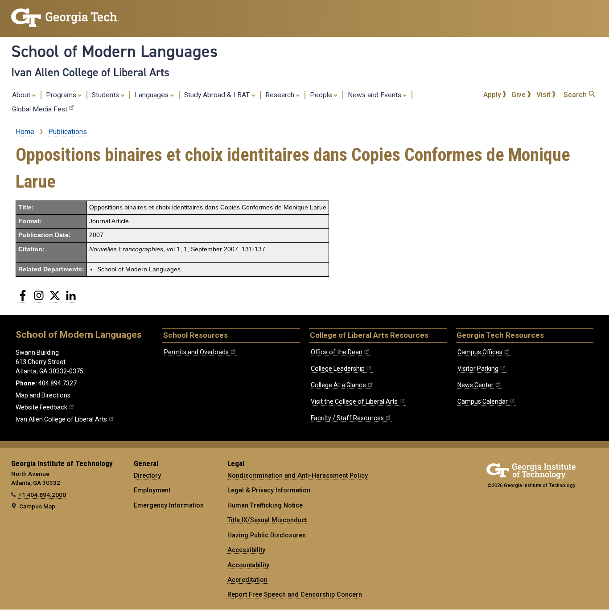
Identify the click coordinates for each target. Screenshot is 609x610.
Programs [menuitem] (62, 95)
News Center (475, 385)
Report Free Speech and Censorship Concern (294, 594)
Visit (544, 94)
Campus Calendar (482, 401)
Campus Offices (479, 352)
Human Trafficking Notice (265, 505)
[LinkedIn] (71, 299)
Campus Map (37, 506)
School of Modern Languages (114, 51)
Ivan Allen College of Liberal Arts (90, 72)
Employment (152, 490)
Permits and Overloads (196, 352)
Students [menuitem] (106, 95)
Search (576, 94)
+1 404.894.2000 (42, 494)
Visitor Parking (477, 368)
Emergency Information (169, 505)
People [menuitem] (322, 95)
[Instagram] (38, 299)
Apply (493, 94)
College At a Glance (338, 385)
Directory (147, 475)
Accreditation (247, 579)
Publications (67, 131)
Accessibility (246, 549)
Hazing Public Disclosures (266, 535)
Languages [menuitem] (152, 95)
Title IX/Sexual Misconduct (267, 520)
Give (519, 94)
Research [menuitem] (280, 95)
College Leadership (338, 368)
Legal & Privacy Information (268, 490)
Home (25, 131)
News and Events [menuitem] (375, 95)
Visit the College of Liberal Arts (354, 401)
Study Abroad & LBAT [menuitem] (217, 95)
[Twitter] (54, 299)
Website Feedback (41, 407)
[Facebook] (22, 299)
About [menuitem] (22, 95)
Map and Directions (43, 395)
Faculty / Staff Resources (347, 418)
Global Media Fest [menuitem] (39, 109)
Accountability (248, 565)
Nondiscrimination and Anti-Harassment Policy (297, 475)
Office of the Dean (336, 352)
